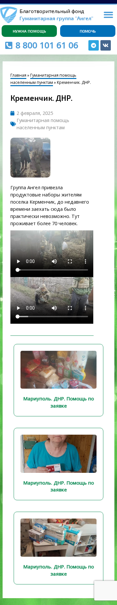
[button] (108, 15)
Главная (18, 75)
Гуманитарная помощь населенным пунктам (43, 78)
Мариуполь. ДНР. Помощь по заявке (58, 402)
